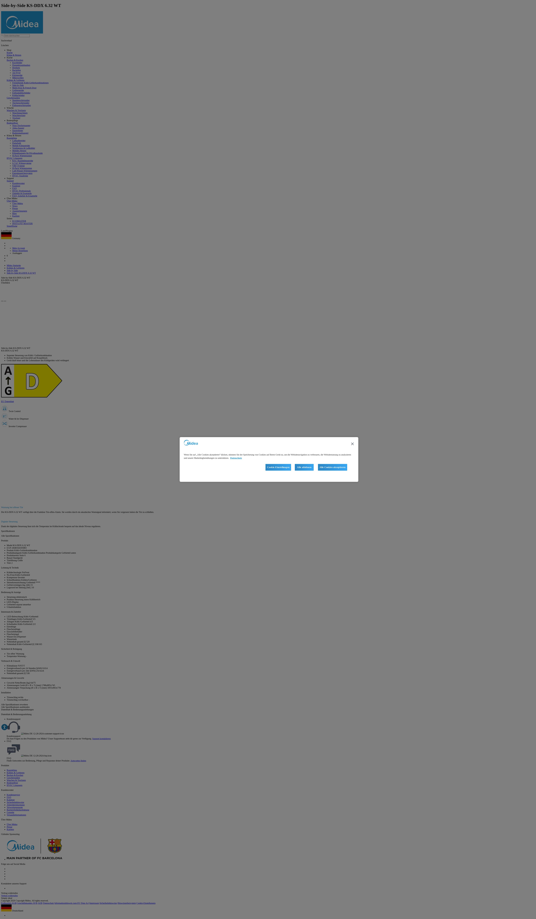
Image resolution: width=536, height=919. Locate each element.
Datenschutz (236, 458)
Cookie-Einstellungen (278, 467)
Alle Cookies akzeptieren (333, 467)
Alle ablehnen (304, 467)
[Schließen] (352, 444)
